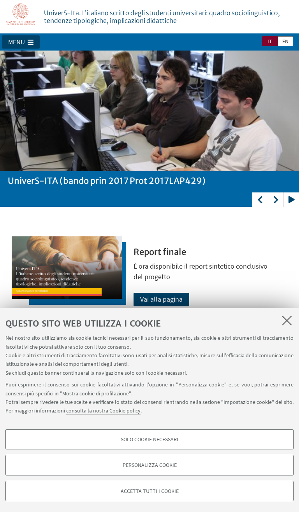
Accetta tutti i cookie (150, 491)
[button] (21, 42)
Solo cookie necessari (149, 439)
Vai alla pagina (161, 299)
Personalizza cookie (150, 464)
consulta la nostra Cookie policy (103, 410)
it (269, 41)
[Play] (291, 199)
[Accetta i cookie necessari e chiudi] (287, 320)
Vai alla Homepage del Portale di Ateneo (20, 15)
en (285, 41)
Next (275, 199)
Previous (260, 199)
